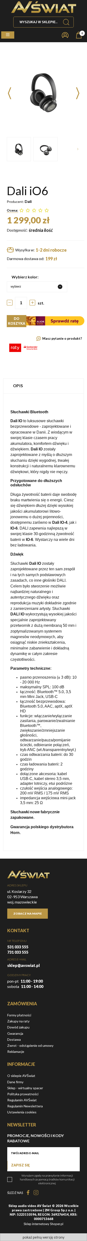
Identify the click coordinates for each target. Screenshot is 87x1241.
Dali (28, 201)
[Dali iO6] (19, 149)
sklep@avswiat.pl (23, 965)
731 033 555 (17, 952)
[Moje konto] (65, 35)
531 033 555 (17, 947)
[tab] (43, 385)
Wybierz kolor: (25, 277)
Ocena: (12, 210)
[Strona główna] (43, 7)
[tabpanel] (43, 622)
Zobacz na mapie (27, 913)
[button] (7, 35)
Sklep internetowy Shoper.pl (43, 1224)
